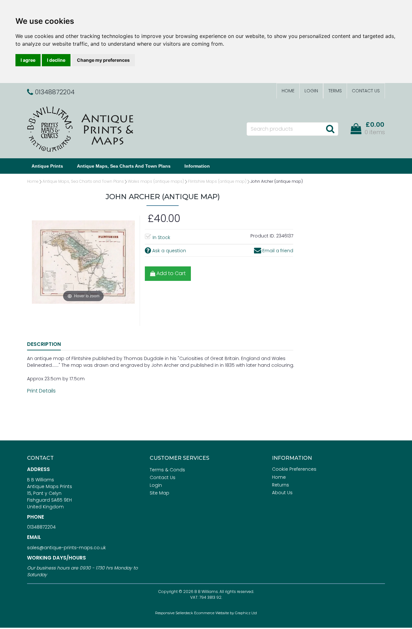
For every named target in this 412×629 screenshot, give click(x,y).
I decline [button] (56, 60)
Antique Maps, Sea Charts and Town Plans (124, 166)
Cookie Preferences (294, 469)
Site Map (159, 493)
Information (197, 166)
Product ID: (262, 236)
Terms (335, 91)
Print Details (41, 390)
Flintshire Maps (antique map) (217, 181)
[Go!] (330, 129)
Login (311, 91)
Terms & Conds (167, 470)
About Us (282, 492)
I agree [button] (28, 60)
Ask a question (168, 250)
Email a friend (277, 250)
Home (288, 91)
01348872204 (41, 527)
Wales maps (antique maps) (156, 181)
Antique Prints (47, 166)
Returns (280, 485)
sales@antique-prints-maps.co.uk (66, 547)
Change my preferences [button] (103, 60)
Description (44, 344)
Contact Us (366, 91)
